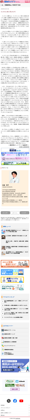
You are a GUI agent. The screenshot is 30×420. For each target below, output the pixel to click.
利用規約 (3, 405)
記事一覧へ (15, 213)
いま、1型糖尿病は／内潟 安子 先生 (11, 5)
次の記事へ (24, 213)
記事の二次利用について (6, 412)
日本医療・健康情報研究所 (24, 146)
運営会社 (3, 415)
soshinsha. (18, 418)
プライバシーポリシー (5, 407)
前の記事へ (5, 213)
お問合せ (3, 410)
